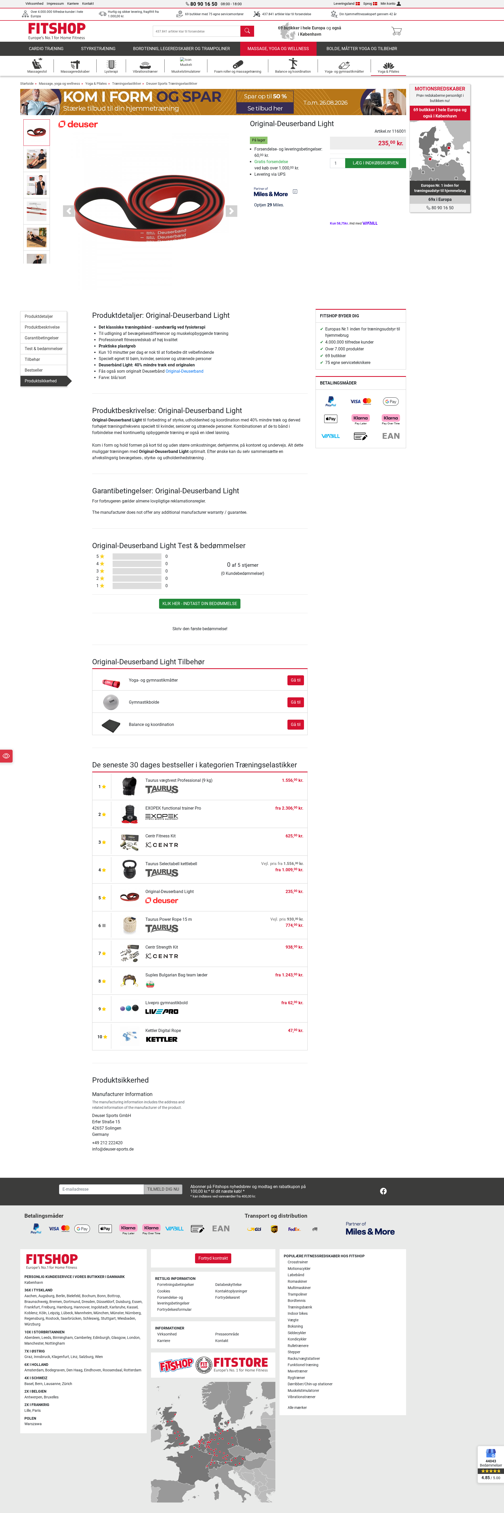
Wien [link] (99, 1357)
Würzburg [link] (32, 1324)
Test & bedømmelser (43, 348)
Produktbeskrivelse (42, 327)
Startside (27, 83)
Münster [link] (117, 1313)
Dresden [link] (88, 1302)
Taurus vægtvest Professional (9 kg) (179, 780)
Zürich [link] (67, 1384)
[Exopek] (161, 817)
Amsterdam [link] (34, 1370)
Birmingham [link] (63, 1337)
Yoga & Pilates (96, 83)
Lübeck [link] (67, 1313)
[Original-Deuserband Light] (130, 897)
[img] (295, 191)
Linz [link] (74, 1357)
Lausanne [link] (52, 1384)
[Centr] (161, 845)
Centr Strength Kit (161, 947)
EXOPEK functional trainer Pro (173, 808)
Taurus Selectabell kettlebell (171, 863)
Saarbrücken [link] (71, 1318)
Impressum (55, 4)
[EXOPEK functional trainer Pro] (130, 813)
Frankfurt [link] (32, 1307)
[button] (36, 132)
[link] (330, 401)
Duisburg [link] (123, 1302)
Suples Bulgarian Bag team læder (176, 974)
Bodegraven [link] (55, 1370)
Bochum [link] (89, 1296)
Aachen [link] (30, 1296)
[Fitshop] (57, 30)
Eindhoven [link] (92, 1370)
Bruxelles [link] (51, 1397)
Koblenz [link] (31, 1313)
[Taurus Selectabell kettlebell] (130, 869)
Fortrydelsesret (227, 1297)
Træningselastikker (126, 83)
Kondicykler (297, 1339)
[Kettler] (161, 1040)
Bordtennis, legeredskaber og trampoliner (181, 48)
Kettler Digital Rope (163, 1030)
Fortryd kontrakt (213, 1258)
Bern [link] (39, 1384)
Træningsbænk (300, 1307)
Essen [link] (137, 1302)
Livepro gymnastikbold (166, 1002)
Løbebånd (296, 1275)
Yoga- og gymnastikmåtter (153, 680)
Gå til (296, 680)
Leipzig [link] (54, 1313)
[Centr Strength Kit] (130, 952)
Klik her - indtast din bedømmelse (199, 603)
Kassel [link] (132, 1307)
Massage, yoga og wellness (278, 48)
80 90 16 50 (442, 207)
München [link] (101, 1313)
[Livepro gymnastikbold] (130, 1008)
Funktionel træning (303, 1365)
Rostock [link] (52, 1318)
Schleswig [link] (91, 1318)
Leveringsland (344, 4)
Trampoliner (297, 1294)
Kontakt (88, 4)
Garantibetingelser (42, 337)
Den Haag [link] (74, 1370)
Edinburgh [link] (101, 1337)
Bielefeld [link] (73, 1296)
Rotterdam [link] (132, 1370)
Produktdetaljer (39, 316)
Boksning (295, 1326)
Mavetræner (298, 1371)
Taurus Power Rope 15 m (168, 919)
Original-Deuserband (184, 371)
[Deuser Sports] (78, 123)
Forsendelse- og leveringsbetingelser (173, 1300)
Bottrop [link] (113, 1296)
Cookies (163, 1291)
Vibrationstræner (302, 1397)
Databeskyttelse (228, 1284)
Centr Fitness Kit (160, 835)
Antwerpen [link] (33, 1397)
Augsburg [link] (46, 1296)
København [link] (33, 1282)
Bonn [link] (101, 1296)
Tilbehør (32, 359)
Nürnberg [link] (133, 1313)
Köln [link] (42, 1313)
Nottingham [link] (55, 1343)
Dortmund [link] (72, 1302)
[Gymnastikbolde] (111, 701)
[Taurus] (161, 790)
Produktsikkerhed (41, 380)
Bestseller (34, 370)
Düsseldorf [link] (105, 1302)
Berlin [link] (60, 1296)
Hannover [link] (82, 1307)
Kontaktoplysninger (231, 1291)
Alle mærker (297, 1407)
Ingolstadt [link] (99, 1307)
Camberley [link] (82, 1337)
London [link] (133, 1337)
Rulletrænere (298, 1346)
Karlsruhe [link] (117, 1307)
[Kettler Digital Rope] (130, 1036)
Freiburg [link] (48, 1307)
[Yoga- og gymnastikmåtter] (111, 680)
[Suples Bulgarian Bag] (161, 984)
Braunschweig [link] (36, 1302)
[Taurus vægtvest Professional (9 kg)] (130, 785)
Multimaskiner (299, 1288)
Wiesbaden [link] (126, 1318)
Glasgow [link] (118, 1337)
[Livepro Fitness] (161, 1012)
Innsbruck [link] (42, 1357)
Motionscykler (299, 1268)
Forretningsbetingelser (175, 1284)
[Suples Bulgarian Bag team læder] (130, 980)
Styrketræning (98, 48)
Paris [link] (36, 1410)
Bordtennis (297, 1300)
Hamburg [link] (64, 1307)
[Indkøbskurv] (398, 31)
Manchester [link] (34, 1343)
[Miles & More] (370, 1228)
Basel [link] (28, 1384)
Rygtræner (296, 1378)
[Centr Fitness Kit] (130, 841)
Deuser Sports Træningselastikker (171, 83)
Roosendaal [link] (112, 1370)
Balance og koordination (151, 724)
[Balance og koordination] (111, 724)
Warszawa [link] (33, 1424)
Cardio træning (46, 48)
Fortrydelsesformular (174, 1309)
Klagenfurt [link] (60, 1357)
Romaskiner (297, 1281)
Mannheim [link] (83, 1313)
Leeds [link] (46, 1337)
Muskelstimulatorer (303, 1390)
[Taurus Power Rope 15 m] (130, 924)
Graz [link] (28, 1357)
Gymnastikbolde (144, 702)
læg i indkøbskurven (375, 163)
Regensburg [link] (34, 1318)
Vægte (293, 1320)
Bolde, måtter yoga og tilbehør (362, 48)
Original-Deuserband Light (169, 891)
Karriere (73, 4)
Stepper (294, 1352)
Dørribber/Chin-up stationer (310, 1384)
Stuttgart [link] (108, 1318)
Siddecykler (297, 1333)
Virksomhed (34, 4)
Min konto (388, 4)
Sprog (367, 4)
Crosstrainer (298, 1262)
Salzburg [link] (86, 1357)
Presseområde (227, 1334)
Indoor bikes (298, 1313)
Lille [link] (27, 1410)
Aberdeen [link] (32, 1337)
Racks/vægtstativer (304, 1358)
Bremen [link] (55, 1302)
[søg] (247, 31)
